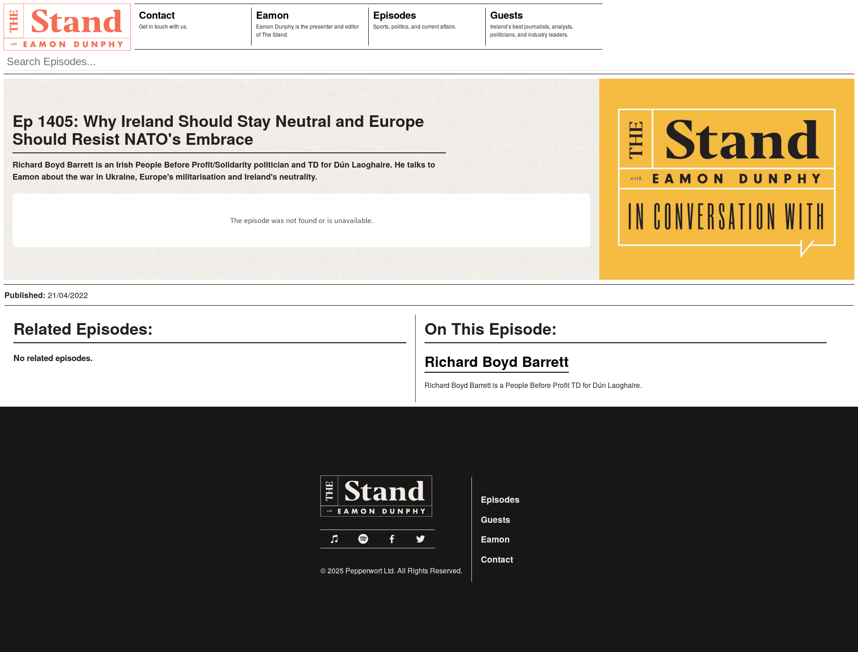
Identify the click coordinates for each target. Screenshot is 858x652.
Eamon (272, 15)
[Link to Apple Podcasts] (335, 539)
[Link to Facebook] (392, 539)
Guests (506, 15)
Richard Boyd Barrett (497, 361)
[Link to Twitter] (420, 539)
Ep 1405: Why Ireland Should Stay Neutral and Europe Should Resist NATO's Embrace (218, 129)
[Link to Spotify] (363, 539)
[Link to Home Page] (65, 26)
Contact (157, 15)
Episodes (394, 15)
